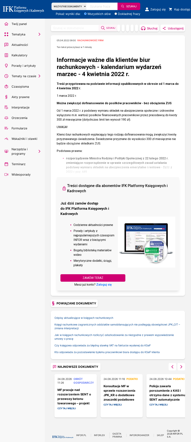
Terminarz (19, 164)
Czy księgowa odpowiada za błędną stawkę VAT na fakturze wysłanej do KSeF (102, 345)
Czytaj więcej (66, 408)
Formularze (19, 128)
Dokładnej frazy (129, 14)
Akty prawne (20, 97)
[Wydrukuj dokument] (118, 28)
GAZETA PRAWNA (117, 435)
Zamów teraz (93, 278)
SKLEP (160, 435)
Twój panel (19, 24)
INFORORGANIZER (139, 435)
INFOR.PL (81, 435)
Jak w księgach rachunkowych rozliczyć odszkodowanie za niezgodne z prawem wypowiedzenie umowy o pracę (114, 336)
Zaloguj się (104, 284)
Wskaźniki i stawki (24, 139)
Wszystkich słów (99, 14)
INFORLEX (99, 435)
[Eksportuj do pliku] (123, 28)
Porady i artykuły (24, 65)
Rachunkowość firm (90, 40)
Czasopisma (20, 86)
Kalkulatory (19, 55)
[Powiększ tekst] (136, 28)
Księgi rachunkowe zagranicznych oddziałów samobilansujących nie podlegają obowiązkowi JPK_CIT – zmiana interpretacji (117, 326)
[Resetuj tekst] (132, 28)
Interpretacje (20, 107)
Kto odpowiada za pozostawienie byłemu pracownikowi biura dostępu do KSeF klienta (107, 352)
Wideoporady (21, 174)
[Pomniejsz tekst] (127, 28)
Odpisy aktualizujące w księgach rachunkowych (83, 317)
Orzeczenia (19, 118)
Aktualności (20, 45)
